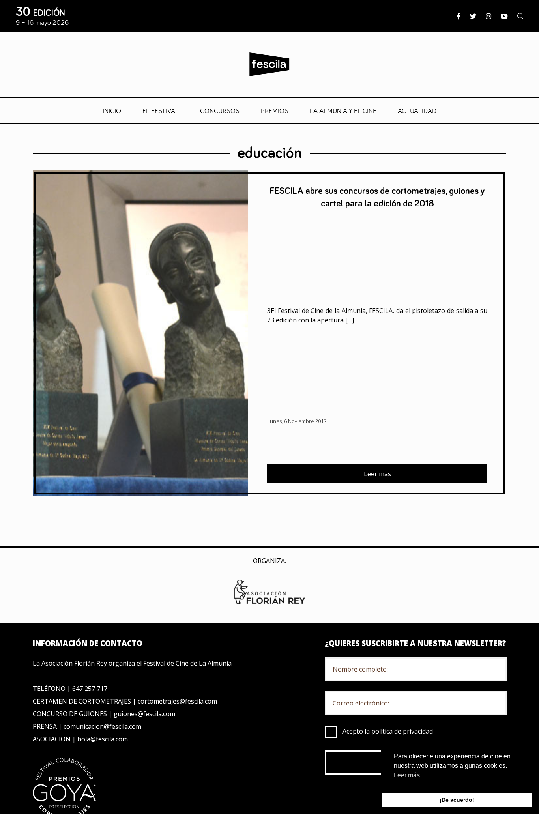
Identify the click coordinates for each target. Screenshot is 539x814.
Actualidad (417, 110)
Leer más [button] (407, 775)
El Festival (160, 110)
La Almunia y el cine (343, 110)
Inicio (112, 110)
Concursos (220, 110)
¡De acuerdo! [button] (457, 800)
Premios (274, 110)
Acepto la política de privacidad (387, 731)
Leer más (377, 474)
